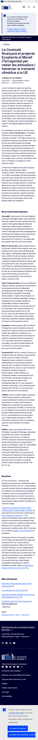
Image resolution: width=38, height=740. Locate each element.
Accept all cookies (18, 728)
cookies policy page (16, 713)
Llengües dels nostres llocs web (14, 679)
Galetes (4, 683)
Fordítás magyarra (13, 29)
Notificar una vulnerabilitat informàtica (16, 675)
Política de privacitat (9, 688)
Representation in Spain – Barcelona (15, 615)
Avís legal (5, 692)
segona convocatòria (21, 531)
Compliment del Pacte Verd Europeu (15, 601)
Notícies (6, 44)
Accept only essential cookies (22, 735)
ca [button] (24, 7)
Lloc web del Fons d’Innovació (13, 590)
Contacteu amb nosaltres (11, 671)
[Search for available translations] (34, 510)
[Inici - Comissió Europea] (7, 6)
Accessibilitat (7, 696)
